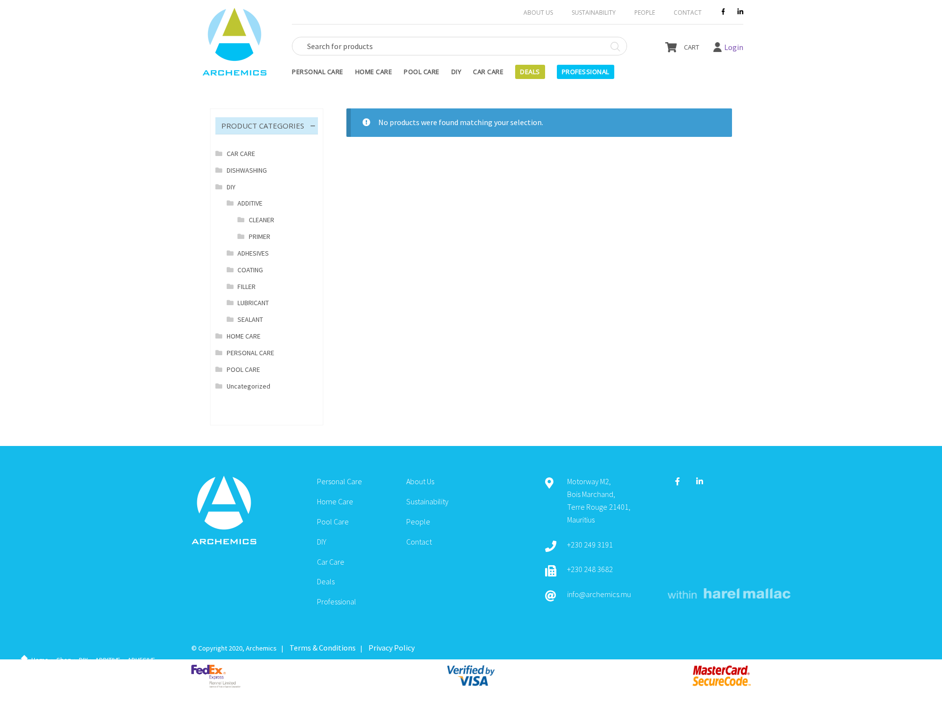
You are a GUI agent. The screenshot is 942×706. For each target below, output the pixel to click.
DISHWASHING (247, 170)
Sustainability (594, 12)
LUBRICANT (253, 302)
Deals (530, 71)
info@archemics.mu (599, 594)
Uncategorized (248, 386)
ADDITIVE (107, 659)
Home (40, 659)
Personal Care (317, 71)
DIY (456, 71)
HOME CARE (244, 336)
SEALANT (250, 319)
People (644, 12)
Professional (585, 71)
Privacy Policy (391, 648)
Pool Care (422, 71)
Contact (688, 12)
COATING (250, 269)
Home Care (373, 71)
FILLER (246, 286)
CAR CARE (241, 153)
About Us (538, 12)
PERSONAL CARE (250, 352)
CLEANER (261, 219)
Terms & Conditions (322, 648)
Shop (64, 659)
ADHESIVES (253, 253)
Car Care (488, 71)
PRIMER (259, 236)
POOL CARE (243, 369)
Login (733, 47)
